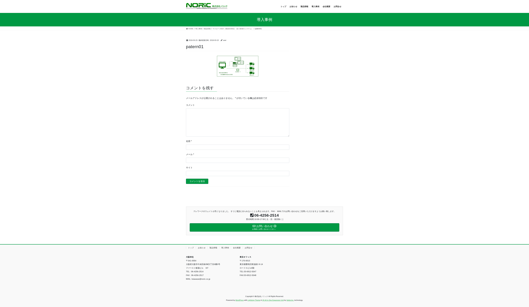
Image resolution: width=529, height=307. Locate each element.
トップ (191, 248)
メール (190, 154)
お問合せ (248, 248)
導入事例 (225, 248)
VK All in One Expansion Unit (273, 300)
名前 (189, 141)
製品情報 (213, 248)
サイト (189, 167)
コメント (190, 105)
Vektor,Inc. (290, 300)
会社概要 (237, 248)
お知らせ (202, 248)
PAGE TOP (515, 295)
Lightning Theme (254, 300)
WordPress (239, 300)
